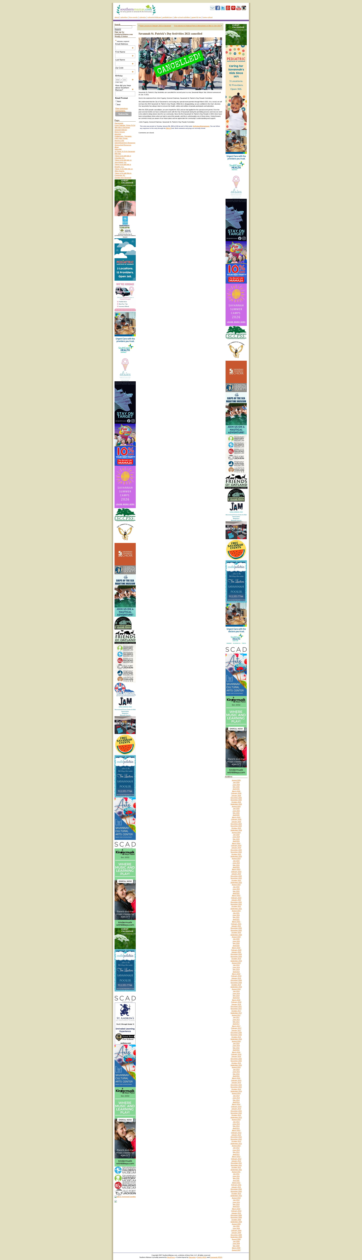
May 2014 (236, 1100)
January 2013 (236, 1135)
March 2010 (236, 1209)
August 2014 (236, 1093)
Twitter (223, 8)
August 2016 (236, 1041)
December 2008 (236, 1235)
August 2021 (236, 911)
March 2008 (236, 1248)
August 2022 (236, 884)
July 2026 (236, 782)
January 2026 (236, 795)
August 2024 (236, 832)
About (117, 17)
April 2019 (236, 972)
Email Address (124, 44)
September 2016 (236, 1039)
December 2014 (236, 1085)
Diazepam (192, 1257)
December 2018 (236, 980)
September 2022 (236, 882)
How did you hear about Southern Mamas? (124, 87)
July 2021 (236, 913)
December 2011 (236, 1163)
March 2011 (236, 1182)
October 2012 (236, 1141)
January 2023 (236, 874)
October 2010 (236, 1193)
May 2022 (236, 891)
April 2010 (236, 1206)
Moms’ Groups (120, 132)
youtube (238, 8)
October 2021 (236, 906)
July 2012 (236, 1148)
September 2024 (236, 830)
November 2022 (236, 878)
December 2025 (236, 797)
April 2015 (236, 1076)
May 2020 (236, 943)
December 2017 (236, 1006)
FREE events (133, 17)
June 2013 (236, 1124)
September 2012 (236, 1143)
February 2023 (236, 871)
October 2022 (236, 880)
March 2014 (236, 1104)
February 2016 (236, 1054)
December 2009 (236, 1215)
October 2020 (236, 932)
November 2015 (236, 1061)
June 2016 (236, 1045)
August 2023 (236, 858)
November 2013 (236, 1113)
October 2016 (236, 1037)
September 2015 (236, 1065)
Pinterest (233, 8)
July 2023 (236, 861)
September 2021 (236, 908)
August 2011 (236, 1172)
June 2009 (236, 1228)
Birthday (124, 76)
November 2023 (236, 852)
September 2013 (236, 1117)
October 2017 (236, 1011)
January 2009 (236, 1232)
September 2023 (236, 856)
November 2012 (236, 1139)
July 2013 (236, 1122)
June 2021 (236, 915)
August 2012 (236, 1145)
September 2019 (236, 961)
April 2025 (236, 815)
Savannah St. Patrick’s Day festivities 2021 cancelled (170, 33)
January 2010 (236, 1213)
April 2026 (236, 789)
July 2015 (236, 1069)
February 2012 (236, 1159)
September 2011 (236, 1169)
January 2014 (236, 1109)
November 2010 (236, 1191)
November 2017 (236, 1008)
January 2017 (236, 1030)
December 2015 (236, 1059)
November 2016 (236, 1035)
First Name (124, 52)
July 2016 (236, 1043)
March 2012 (236, 1156)
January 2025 (236, 821)
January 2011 (236, 1187)
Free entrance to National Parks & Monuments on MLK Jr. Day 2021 (197, 26)
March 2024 (236, 843)
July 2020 (236, 939)
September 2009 (236, 1222)
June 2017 (236, 1019)
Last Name (124, 60)
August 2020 (236, 937)
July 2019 (236, 965)
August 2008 (236, 1239)
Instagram (244, 8)
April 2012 (236, 1154)
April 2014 (236, 1102)
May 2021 (236, 917)
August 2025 (236, 806)
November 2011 (236, 1165)
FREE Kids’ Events (121, 138)
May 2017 (236, 1022)
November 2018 (236, 982)
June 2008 (236, 1243)
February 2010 (236, 1211)
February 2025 (236, 819)
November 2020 (236, 930)
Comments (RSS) (216, 1257)
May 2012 (236, 1152)
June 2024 (236, 837)
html (119, 101)
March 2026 (236, 791)
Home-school (207, 17)
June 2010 (236, 1202)
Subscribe (212, 8)
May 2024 (236, 839)
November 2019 (236, 956)
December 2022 (236, 876)
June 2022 (236, 889)
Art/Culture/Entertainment (201, 126)
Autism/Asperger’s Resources (125, 143)
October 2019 (236, 958)
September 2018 (236, 987)
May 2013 (236, 1126)
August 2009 (236, 1224)
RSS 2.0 (168, 128)
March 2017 (236, 1026)
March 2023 (236, 869)
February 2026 (236, 793)
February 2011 (236, 1185)
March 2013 (236, 1130)
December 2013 (236, 1111)
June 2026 (236, 785)
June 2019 (236, 967)
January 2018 (236, 1004)
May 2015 (236, 1074)
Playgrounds (119, 123)
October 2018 (236, 985)
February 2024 (236, 845)
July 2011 (236, 1174)
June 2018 (236, 993)
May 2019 (236, 969)
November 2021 (236, 904)
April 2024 (236, 841)
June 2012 (236, 1150)
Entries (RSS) (202, 1257)
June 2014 (236, 1098)
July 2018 (236, 991)
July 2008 (236, 1241)
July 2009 (236, 1226)
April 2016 (236, 1050)
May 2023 (236, 865)
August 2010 (236, 1198)
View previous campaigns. (121, 109)
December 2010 (236, 1189)
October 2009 (236, 1219)
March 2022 (236, 895)
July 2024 (236, 834)
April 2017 (236, 1024)
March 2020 (236, 948)
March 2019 (236, 974)
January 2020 (236, 952)
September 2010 (236, 1195)
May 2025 (236, 813)
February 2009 (236, 1230)
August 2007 (236, 1250)
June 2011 (236, 1176)
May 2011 (236, 1178)
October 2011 (236, 1167)
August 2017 (236, 1015)
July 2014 (236, 1096)
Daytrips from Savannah (123, 177)
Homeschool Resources (123, 145)
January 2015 (236, 1082)
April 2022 (236, 893)
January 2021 (236, 926)
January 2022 (236, 900)
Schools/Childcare (154, 17)
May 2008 (236, 1246)
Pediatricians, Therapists (123, 136)
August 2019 (236, 963)
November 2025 (236, 800)
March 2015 (236, 1078)
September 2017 (236, 1013)
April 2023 (236, 867)
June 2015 (236, 1072)
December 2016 (236, 1032)
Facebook (217, 8)
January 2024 (236, 847)
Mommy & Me (119, 140)
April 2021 (236, 919)
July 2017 (236, 1017)
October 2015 (236, 1063)
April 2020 (236, 945)
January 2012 (236, 1161)
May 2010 (236, 1204)
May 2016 (236, 1048)
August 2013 (236, 1119)
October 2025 (236, 802)
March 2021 (236, 921)
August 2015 (236, 1067)
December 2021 (236, 902)
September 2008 (236, 1237)
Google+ (228, 8)
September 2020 (236, 935)
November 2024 (236, 826)
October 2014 (236, 1089)
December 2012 (236, 1137)
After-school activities (182, 17)
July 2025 (236, 808)
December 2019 (236, 954)
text (118, 104)
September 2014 (236, 1091)
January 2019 (236, 978)
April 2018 (236, 998)
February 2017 (236, 1028)
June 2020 (236, 941)
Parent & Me (196, 17)
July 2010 (236, 1200)
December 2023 (236, 850)
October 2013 (236, 1115)
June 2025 (236, 811)
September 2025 (236, 804)
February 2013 (236, 1133)
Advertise (124, 17)
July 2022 (236, 887)
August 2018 (236, 989)
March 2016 (236, 1052)
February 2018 (236, 1002)
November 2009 (236, 1217)
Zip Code (124, 68)
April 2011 (236, 1180)
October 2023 (236, 854)
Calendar (142, 17)
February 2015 (236, 1080)
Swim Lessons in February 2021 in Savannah (155, 26)
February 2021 (236, 924)
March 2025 (236, 817)
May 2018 (236, 995)
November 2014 (236, 1087)
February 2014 (236, 1106)
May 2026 (236, 787)
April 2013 (236, 1128)
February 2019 (236, 976)
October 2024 (236, 828)
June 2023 (236, 863)
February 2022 (236, 898)
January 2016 (236, 1056)
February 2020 (236, 950)
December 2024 (236, 824)
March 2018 (236, 1000)
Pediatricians (167, 17)
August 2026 (236, 780)
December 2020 (236, 928)
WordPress (171, 1257)
